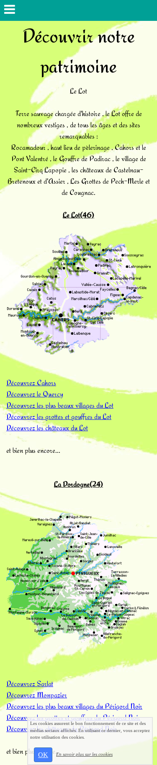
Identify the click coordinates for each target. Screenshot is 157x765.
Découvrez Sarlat (29, 683)
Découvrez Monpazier (36, 694)
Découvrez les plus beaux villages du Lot (59, 405)
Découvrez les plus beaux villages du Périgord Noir (74, 706)
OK (43, 754)
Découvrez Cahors (31, 382)
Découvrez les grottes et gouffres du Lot (58, 416)
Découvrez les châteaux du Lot (47, 427)
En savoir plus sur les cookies (84, 754)
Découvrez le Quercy (34, 393)
